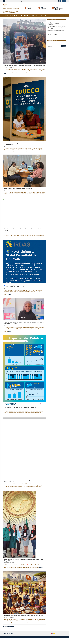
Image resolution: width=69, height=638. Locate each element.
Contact (41, 15)
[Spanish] (54, 633)
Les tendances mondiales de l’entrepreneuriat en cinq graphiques (20, 407)
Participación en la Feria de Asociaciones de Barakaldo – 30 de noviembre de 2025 (24, 65)
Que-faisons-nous (25, 15)
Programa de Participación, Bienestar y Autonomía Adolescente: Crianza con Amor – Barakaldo (56, 27)
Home (65, 636)
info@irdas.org (43, 8)
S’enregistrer (21, 1)
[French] (46, 15)
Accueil (6, 15)
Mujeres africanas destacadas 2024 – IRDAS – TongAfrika (18, 480)
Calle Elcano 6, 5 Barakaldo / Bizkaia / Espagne (59, 9)
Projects (34, 15)
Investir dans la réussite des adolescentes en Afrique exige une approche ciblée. (24, 615)
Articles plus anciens (7, 626)
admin (13, 67)
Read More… (40, 195)
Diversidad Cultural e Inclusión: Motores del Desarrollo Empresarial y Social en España (55, 35)
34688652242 (29, 8)
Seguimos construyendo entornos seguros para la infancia (18, 188)
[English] (51, 633)
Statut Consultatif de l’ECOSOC (29, 1)
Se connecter (16, 1)
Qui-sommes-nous (14, 15)
